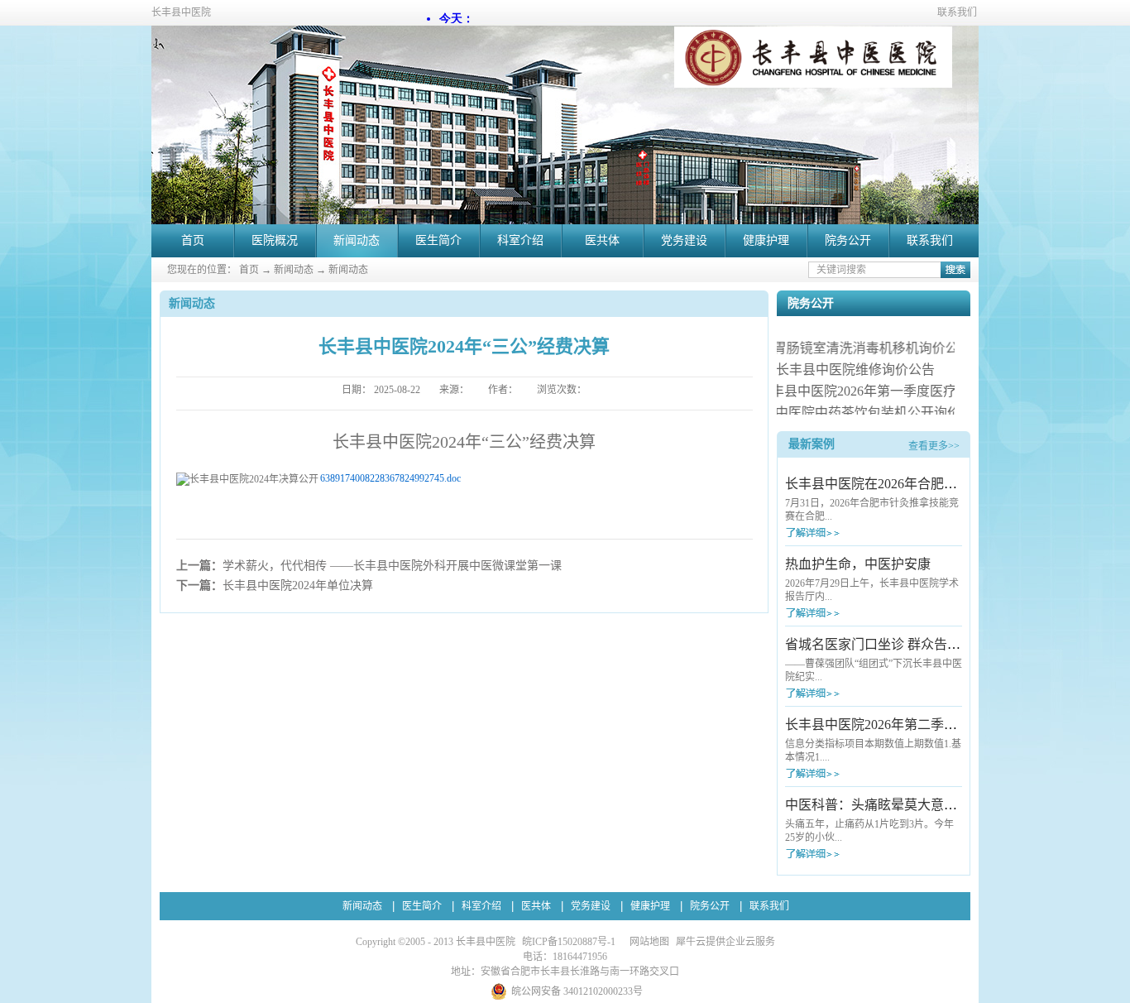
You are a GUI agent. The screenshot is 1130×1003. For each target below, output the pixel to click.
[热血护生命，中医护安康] (843, 613)
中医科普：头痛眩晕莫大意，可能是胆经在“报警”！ (936, 805)
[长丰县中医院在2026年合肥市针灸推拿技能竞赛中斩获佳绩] (843, 532)
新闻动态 (294, 270)
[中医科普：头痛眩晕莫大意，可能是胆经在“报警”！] (843, 854)
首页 (192, 240)
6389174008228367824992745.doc (390, 478)
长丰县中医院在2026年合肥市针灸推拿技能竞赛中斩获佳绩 (957, 484)
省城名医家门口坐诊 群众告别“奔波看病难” (911, 644)
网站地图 (647, 942)
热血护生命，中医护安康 (858, 564)
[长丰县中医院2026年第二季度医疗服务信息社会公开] (843, 773)
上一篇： (369, 565)
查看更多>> (934, 446)
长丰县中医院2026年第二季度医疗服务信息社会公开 (937, 724)
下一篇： (274, 585)
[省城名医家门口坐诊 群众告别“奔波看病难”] (843, 693)
